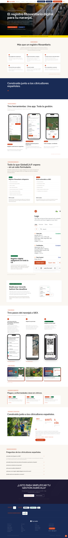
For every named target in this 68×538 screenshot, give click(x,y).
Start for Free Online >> (12, 27)
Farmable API (9, 531)
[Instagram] (52, 530)
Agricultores (17, 1)
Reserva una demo (41, 1)
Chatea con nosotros (37, 528)
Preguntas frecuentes (37, 527)
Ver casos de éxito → (40, 439)
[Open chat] (66, 536)
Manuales (22, 528)
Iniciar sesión (49, 1)
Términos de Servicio (52, 535)
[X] (55, 530)
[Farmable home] (11, 1)
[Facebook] (50, 530)
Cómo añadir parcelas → (29, 361)
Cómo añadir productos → (11, 361)
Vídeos (22, 527)
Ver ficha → (10, 402)
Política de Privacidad (58, 535)
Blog (21, 525)
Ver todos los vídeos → (10, 382)
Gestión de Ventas (9, 528)
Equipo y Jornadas (9, 527)
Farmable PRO (9, 525)
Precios (27, 1)
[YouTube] (49, 530)
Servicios (23, 1)
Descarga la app (52, 528)
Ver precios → (21, 27)
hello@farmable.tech (51, 525)
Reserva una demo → (39, 495)
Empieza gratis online (57, 1)
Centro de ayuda (37, 525)
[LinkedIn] (54, 530)
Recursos (31, 1)
